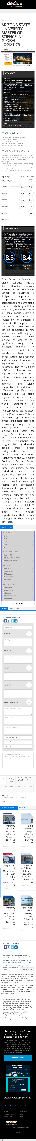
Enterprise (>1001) (18, 561)
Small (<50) (18, 555)
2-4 (18, 544)
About (6, 1112)
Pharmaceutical (18, 596)
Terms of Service (9, 1114)
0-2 (18, 547)
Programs (5, 797)
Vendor (21, 1116)
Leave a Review (14, 608)
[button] (5, 621)
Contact (21, 1114)
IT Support (18, 574)
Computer (18, 598)
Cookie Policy (23, 1112)
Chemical (18, 593)
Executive (18, 580)
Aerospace (18, 588)
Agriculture (18, 590)
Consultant (18, 577)
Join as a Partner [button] (18, 1058)
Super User (18, 571)
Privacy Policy (8, 1116)
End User (18, 569)
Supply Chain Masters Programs (17, 797)
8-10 (18, 536)
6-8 (18, 539)
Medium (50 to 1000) (18, 558)
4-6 (18, 542)
